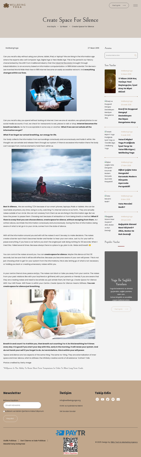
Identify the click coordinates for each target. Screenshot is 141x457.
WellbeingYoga (12, 48)
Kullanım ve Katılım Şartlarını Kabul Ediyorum (24, 411)
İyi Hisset (64, 26)
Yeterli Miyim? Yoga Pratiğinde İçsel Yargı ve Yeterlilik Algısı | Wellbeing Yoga (126, 146)
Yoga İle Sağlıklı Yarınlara (121, 282)
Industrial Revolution (64, 63)
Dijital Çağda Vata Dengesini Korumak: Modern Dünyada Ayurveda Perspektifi (127, 178)
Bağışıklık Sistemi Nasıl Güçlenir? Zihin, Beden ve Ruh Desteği (127, 229)
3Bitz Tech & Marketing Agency (124, 442)
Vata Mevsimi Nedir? (125, 206)
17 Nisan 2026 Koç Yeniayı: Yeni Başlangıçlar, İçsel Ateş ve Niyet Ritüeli (127, 85)
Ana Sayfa (51, 26)
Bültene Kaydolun (11, 400)
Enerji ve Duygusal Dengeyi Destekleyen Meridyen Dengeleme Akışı (128, 116)
